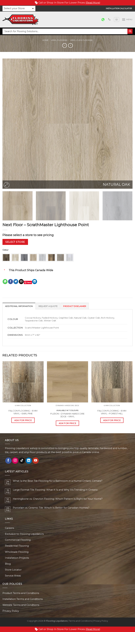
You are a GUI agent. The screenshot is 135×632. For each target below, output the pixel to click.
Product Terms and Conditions (20, 593)
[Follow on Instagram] (15, 460)
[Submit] (130, 31)
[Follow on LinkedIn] (29, 460)
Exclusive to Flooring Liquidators (24, 533)
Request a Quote (48, 306)
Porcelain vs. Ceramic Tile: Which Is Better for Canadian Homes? (51, 507)
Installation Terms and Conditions (22, 599)
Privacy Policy (10, 610)
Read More (92, 2)
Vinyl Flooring (59, 40)
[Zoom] (6, 185)
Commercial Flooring (18, 539)
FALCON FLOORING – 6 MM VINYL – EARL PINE (23, 412)
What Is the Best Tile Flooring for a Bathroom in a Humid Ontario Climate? (57, 481)
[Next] (126, 124)
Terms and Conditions (80, 620)
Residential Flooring (17, 545)
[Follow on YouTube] (35, 460)
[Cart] (116, 19)
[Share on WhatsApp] (5, 281)
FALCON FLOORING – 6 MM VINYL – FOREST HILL (111, 412)
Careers (9, 528)
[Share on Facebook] (10, 281)
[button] (18, 8)
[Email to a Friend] (21, 281)
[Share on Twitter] (15, 281)
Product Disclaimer (74, 306)
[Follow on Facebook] (8, 460)
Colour (5, 250)
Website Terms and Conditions (20, 604)
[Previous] (9, 124)
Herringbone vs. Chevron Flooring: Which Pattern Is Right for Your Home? (58, 499)
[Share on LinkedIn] (34, 281)
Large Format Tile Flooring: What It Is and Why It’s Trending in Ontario (55, 489)
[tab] (18, 306)
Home (45, 40)
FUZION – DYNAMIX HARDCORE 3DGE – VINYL (67, 415)
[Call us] (109, 19)
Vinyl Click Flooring (81, 40)
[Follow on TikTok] (22, 460)
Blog (8, 563)
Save (29, 282)
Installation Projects (17, 557)
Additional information (19, 306)
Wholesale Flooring (16, 551)
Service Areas (13, 575)
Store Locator (13, 569)
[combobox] (64, 31)
